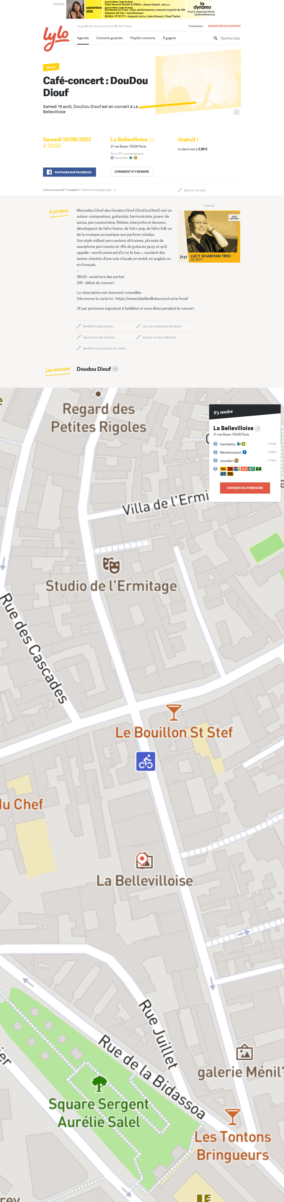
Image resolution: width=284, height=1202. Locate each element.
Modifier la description (98, 326)
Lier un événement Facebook (162, 326)
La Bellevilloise (128, 139)
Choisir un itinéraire (245, 488)
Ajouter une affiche (218, 112)
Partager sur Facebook (73, 172)
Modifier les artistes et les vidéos (104, 348)
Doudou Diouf (94, 369)
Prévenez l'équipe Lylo (77, 190)
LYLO (56, 38)
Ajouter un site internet (99, 337)
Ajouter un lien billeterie (159, 337)
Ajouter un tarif (194, 190)
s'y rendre (132, 172)
